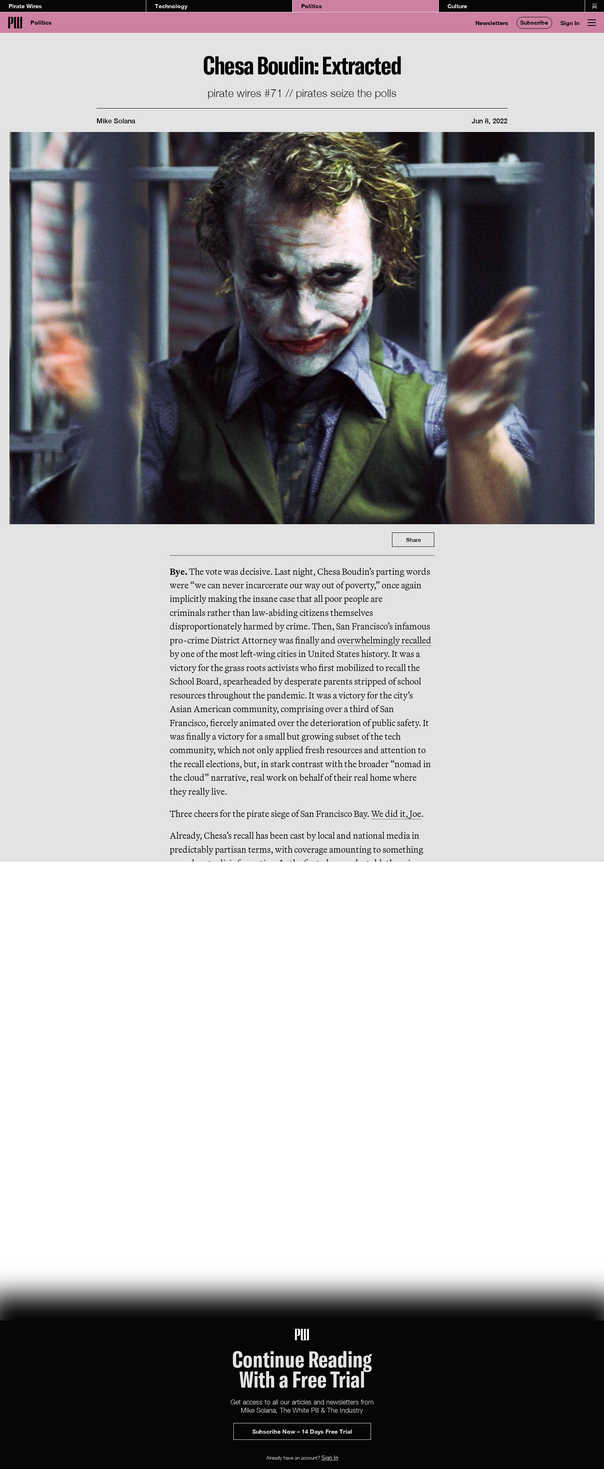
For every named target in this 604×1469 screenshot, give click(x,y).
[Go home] (15, 22)
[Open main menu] (592, 22)
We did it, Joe (396, 813)
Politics (311, 5)
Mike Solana (116, 121)
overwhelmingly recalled (384, 640)
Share (413, 540)
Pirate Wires (25, 5)
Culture (457, 5)
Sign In (569, 22)
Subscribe (534, 22)
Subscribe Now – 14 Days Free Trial (302, 1431)
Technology (171, 5)
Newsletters (491, 22)
